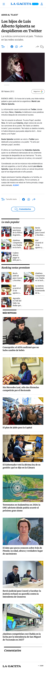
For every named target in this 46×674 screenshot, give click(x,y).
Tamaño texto (11, 199)
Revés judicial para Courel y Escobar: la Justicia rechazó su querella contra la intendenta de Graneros (22, 594)
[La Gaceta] (23, 4)
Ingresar (42, 4)
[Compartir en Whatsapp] (16, 47)
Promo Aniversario (35, 4)
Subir (41, 666)
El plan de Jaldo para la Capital (17, 427)
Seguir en (36, 91)
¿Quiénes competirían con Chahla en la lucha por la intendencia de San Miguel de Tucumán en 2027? (22, 637)
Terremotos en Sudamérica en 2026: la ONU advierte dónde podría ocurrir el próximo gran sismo (21, 507)
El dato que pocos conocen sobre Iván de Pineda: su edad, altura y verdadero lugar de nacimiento (23, 551)
